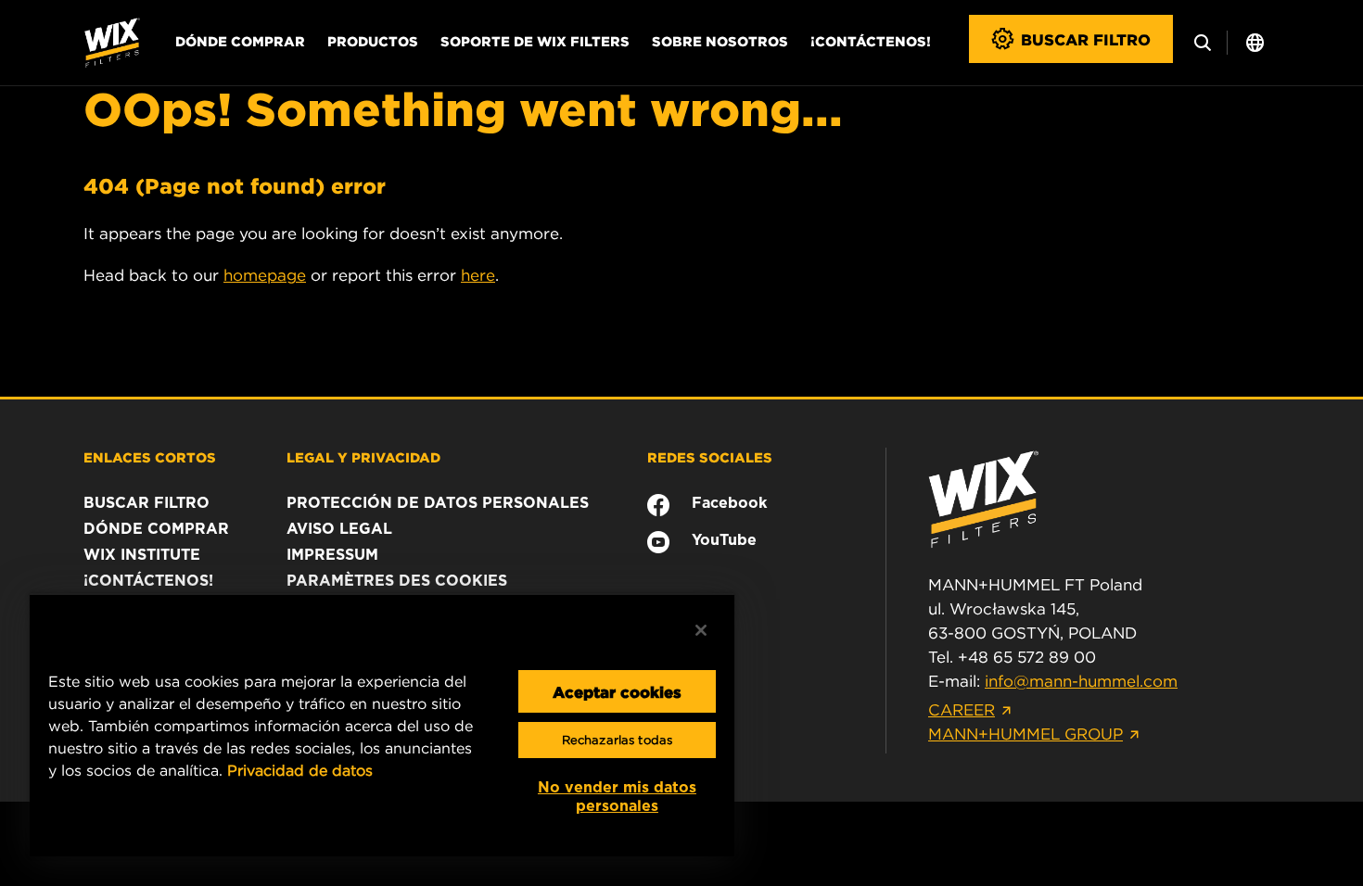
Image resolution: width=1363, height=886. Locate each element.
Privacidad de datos (300, 770)
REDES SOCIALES (709, 457)
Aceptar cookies (617, 691)
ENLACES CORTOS (149, 457)
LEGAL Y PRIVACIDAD (363, 457)
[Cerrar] (701, 630)
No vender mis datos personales (617, 796)
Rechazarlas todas (617, 740)
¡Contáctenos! (870, 40)
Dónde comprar (240, 40)
